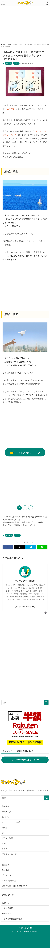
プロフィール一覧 (9, 854)
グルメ (4, 832)
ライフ (16, 63)
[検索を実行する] (46, 702)
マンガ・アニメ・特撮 (11, 822)
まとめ (4, 848)
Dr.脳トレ (6, 903)
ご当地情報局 (7, 908)
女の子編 (10, 108)
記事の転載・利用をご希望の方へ (15, 885)
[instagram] (25, 606)
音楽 (4, 843)
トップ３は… (25, 452)
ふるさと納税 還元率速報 (12, 918)
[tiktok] (29, 606)
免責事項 (5, 870)
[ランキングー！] (25, 3)
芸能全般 (5, 806)
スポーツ (5, 817)
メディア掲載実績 (9, 880)
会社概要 (5, 864)
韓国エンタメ (7, 811)
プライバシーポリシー (11, 875)
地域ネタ (5, 827)
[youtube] (33, 606)
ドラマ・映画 (7, 838)
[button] (8, 547)
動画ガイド (6, 913)
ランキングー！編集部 (25, 581)
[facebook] (19, 928)
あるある (8, 63)
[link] (16, 606)
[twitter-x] (20, 606)
